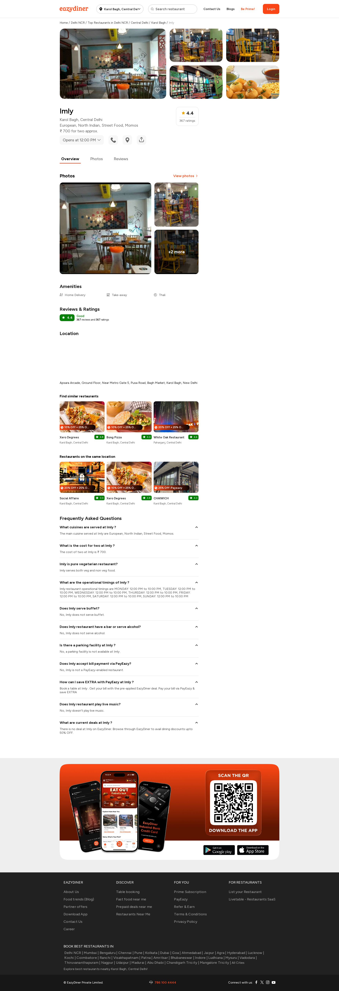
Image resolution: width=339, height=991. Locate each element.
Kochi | (70, 958)
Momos (131, 125)
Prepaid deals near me (134, 907)
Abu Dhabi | (156, 962)
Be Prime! (248, 9)
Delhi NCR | (73, 953)
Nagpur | (108, 962)
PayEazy (181, 899)
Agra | (221, 953)
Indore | (201, 958)
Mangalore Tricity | (215, 962)
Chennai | (126, 953)
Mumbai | (91, 953)
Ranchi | (106, 958)
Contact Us (211, 9)
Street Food (112, 125)
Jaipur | (210, 953)
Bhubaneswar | (182, 958)
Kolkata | (152, 953)
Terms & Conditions (190, 914)
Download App (75, 914)
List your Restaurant (245, 892)
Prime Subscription (190, 892)
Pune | (139, 953)
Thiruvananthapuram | (82, 962)
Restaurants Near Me (133, 914)
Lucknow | (256, 953)
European (68, 125)
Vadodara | (248, 958)
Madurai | (138, 962)
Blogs (231, 9)
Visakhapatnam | (126, 958)
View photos (183, 176)
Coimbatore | (88, 958)
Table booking (127, 892)
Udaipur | (123, 962)
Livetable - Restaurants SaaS (252, 899)
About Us (71, 892)
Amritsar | (161, 958)
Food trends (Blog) (79, 899)
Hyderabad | (237, 953)
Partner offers (75, 907)
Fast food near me (131, 899)
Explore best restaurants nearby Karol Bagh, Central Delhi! (106, 969)
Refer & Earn (184, 907)
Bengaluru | (108, 953)
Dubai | (165, 953)
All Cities (238, 963)
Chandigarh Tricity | (183, 962)
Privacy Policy (185, 921)
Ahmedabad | (192, 953)
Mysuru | (232, 958)
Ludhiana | (216, 958)
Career (69, 929)
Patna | (147, 958)
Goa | (176, 953)
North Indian (89, 125)
